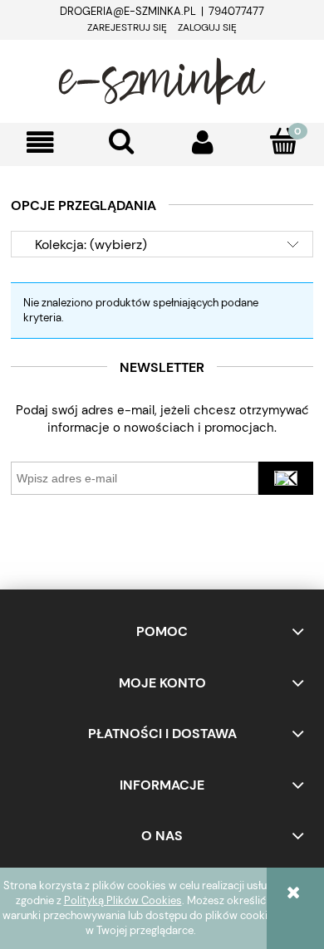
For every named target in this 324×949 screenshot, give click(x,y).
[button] (40, 142)
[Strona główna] (162, 79)
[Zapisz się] (285, 478)
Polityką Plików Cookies (123, 900)
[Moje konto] (202, 142)
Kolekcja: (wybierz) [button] (91, 244)
